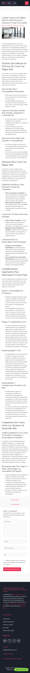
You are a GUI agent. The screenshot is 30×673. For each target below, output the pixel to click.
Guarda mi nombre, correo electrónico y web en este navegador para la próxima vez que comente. (14, 562)
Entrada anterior (15, 500)
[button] (21, 669)
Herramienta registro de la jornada (12, 658)
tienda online (22, 594)
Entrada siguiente (14, 504)
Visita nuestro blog (8, 653)
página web (14, 594)
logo (4, 604)
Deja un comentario (7, 25)
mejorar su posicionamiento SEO (16, 604)
